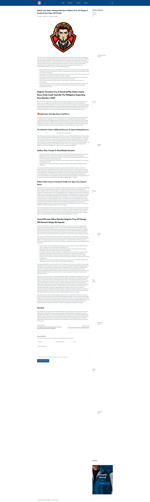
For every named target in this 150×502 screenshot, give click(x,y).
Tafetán (99, 144)
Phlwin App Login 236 (53, 16)
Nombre (40, 341)
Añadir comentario (42, 346)
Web (74, 341)
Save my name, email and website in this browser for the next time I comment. (53, 357)
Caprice (99, 233)
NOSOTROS (78, 2)
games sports (82, 169)
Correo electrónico (60, 341)
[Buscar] (110, 2)
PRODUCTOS (70, 2)
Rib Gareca (100, 322)
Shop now (102, 483)
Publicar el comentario (43, 360)
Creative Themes (55, 500)
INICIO (63, 2)
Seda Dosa (100, 411)
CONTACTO (86, 2)
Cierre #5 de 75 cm (102, 55)
